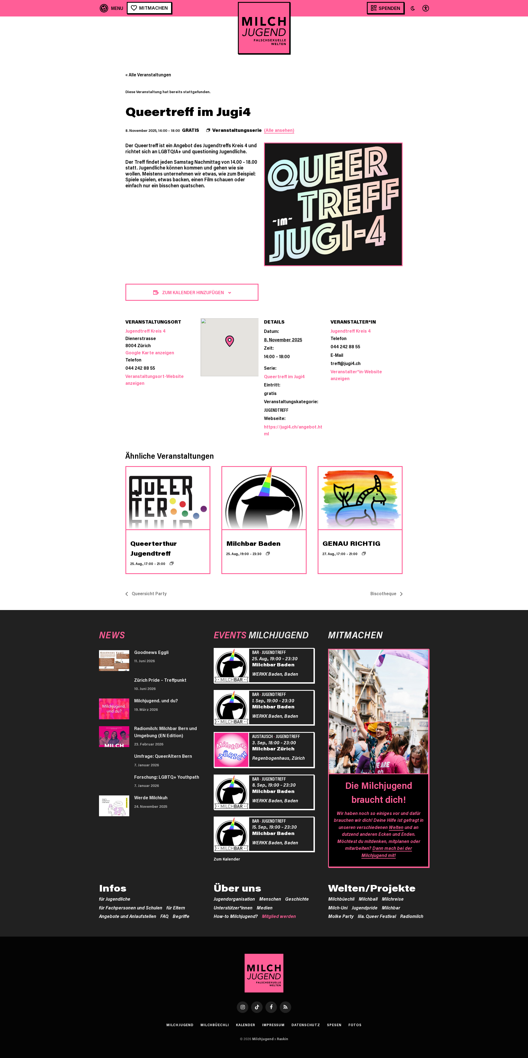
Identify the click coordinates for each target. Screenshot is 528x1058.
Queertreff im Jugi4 (284, 376)
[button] (412, 8)
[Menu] (111, 8)
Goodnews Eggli (151, 652)
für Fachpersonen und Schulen (130, 907)
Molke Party (341, 916)
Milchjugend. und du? (156, 700)
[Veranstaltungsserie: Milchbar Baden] (268, 553)
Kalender (245, 1025)
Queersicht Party (149, 593)
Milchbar (391, 907)
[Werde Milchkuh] (114, 805)
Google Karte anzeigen (149, 352)
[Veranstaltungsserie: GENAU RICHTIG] (364, 553)
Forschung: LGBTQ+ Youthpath (166, 777)
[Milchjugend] (264, 28)
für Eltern (175, 907)
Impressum (273, 1025)
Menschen (270, 899)
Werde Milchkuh (150, 797)
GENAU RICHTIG (351, 543)
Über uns (237, 888)
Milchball (368, 899)
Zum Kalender (227, 859)
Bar (255, 652)
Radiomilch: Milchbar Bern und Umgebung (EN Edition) (165, 731)
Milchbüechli (341, 899)
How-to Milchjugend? (236, 916)
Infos (113, 888)
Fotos (355, 1025)
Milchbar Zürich (273, 748)
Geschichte (297, 899)
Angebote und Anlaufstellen (127, 916)
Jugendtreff (276, 410)
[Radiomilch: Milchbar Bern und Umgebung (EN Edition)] (114, 736)
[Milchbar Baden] (232, 666)
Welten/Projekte (372, 888)
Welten (396, 827)
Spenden (389, 8)
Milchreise (393, 899)
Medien (265, 907)
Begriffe (181, 916)
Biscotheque (383, 593)
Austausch (262, 736)
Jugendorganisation (234, 899)
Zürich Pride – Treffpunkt (160, 680)
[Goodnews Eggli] (114, 660)
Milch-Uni (338, 907)
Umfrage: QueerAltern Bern (163, 756)
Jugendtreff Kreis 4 (351, 331)
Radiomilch (411, 916)
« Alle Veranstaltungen (148, 74)
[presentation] (168, 498)
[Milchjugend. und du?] (114, 708)
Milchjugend (180, 1025)
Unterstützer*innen (233, 907)
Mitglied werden (279, 916)
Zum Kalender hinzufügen (193, 292)
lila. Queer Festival (377, 916)
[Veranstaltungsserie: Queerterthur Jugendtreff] (172, 563)
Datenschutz (306, 1025)
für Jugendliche (114, 899)
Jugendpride (365, 907)
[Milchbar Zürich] (232, 751)
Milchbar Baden (253, 543)
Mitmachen (153, 8)
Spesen (334, 1025)
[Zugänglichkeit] (425, 8)
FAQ (164, 916)
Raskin (282, 1039)
